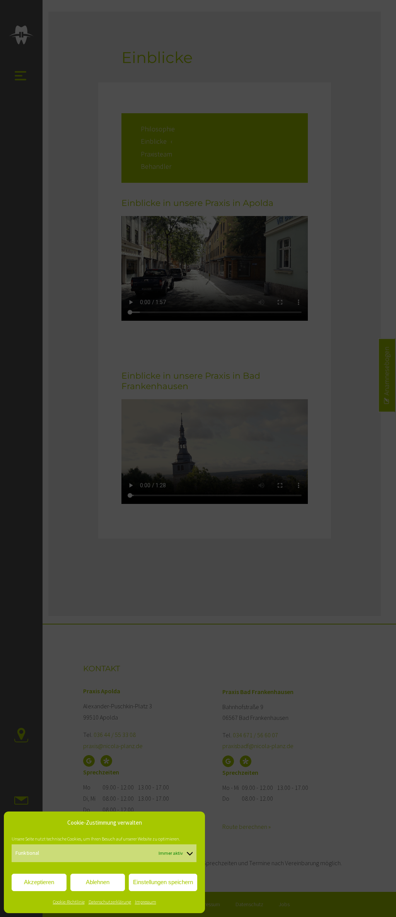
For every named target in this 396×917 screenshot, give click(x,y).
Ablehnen (97, 882)
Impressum (145, 902)
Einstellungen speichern (163, 882)
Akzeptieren (39, 882)
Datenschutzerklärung (110, 902)
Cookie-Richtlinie (69, 902)
